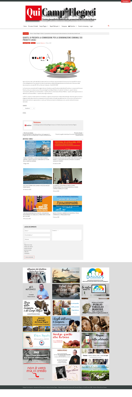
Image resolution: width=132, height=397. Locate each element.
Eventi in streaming (83, 26)
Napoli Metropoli (54, 26)
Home (25, 26)
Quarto (33, 43)
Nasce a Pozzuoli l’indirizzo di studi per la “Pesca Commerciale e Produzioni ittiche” (66, 213)
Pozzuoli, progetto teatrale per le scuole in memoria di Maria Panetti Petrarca (69, 135)
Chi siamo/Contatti (33, 26)
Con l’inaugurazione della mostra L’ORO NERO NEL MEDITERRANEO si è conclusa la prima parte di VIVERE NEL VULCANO (36, 214)
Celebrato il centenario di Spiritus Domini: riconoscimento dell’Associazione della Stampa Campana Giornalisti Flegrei (65, 187)
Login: (91, 26)
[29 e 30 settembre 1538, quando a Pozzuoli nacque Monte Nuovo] (37, 176)
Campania (64, 26)
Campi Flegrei (43, 26)
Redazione (42, 43)
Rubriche (72, 26)
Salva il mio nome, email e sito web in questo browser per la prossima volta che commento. (28, 249)
